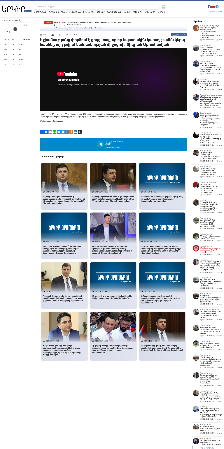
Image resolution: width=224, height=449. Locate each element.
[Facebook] (209, 6)
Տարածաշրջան (114, 12)
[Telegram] (217, 6)
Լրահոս (198, 21)
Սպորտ (161, 12)
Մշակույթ (150, 12)
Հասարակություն (58, 12)
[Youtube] (213, 6)
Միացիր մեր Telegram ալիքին (114, 142)
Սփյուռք (138, 12)
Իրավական (88, 12)
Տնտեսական (75, 12)
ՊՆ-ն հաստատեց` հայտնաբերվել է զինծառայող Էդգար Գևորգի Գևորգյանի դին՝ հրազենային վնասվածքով (92, 22)
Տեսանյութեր (216, 12)
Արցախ (127, 12)
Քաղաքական (40, 12)
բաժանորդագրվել (113, 147)
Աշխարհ (100, 12)
